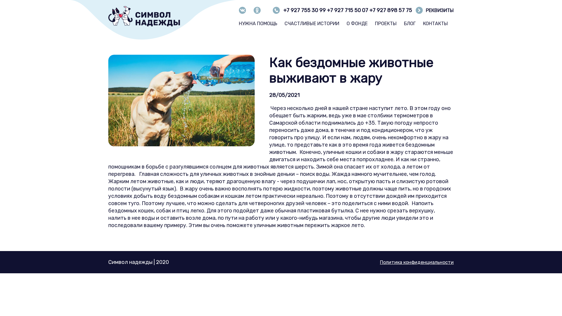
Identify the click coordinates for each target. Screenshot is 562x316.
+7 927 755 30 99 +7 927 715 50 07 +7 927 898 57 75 (347, 10)
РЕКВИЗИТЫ (440, 10)
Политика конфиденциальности (417, 262)
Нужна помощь (258, 23)
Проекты (386, 23)
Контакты (435, 23)
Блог (410, 23)
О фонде (357, 23)
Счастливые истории (312, 23)
